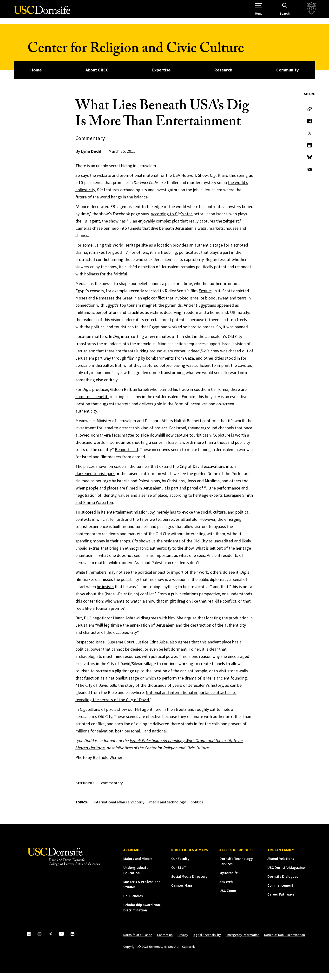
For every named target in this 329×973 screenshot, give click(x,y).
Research (223, 70)
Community (287, 70)
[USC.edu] (311, 9)
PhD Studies (133, 896)
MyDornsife (228, 873)
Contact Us (165, 935)
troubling (169, 252)
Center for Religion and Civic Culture (135, 50)
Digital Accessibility (207, 935)
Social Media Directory (189, 876)
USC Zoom (227, 890)
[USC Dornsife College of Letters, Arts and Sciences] (42, 12)
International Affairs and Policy (119, 802)
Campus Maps (182, 885)
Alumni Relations (280, 858)
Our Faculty (180, 858)
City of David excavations (202, 466)
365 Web (226, 881)
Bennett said (126, 449)
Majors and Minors (137, 858)
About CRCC (97, 70)
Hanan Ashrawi (126, 618)
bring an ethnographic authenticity (140, 548)
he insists (105, 586)
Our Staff (178, 867)
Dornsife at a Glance (137, 935)
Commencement (280, 885)
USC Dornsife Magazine (286, 867)
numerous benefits (92, 396)
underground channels (214, 428)
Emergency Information (242, 935)
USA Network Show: (194, 175)
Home (36, 70)
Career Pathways (280, 894)
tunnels (143, 466)
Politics (197, 802)
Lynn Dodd (91, 151)
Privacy (183, 935)
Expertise (161, 70)
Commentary (112, 782)
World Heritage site (130, 245)
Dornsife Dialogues (282, 876)
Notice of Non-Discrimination (284, 935)
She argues (187, 618)
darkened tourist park (95, 473)
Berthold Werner (107, 757)
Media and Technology (167, 802)
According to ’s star (171, 213)
